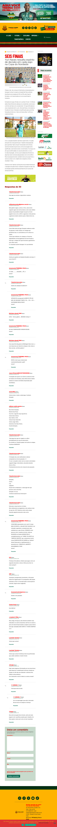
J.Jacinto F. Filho (14, 617)
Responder (11, 198)
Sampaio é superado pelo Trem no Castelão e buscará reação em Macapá (47, 125)
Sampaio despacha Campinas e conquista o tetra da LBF (47, 87)
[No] (55, 823)
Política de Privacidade (43, 822)
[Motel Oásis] (45, 65)
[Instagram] (23, 28)
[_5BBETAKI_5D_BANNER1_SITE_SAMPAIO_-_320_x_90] (45, 155)
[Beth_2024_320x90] (45, 161)
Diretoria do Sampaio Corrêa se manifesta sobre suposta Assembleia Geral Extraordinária (47, 78)
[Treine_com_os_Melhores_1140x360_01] (28, 20)
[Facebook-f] (26, 28)
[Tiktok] (35, 28)
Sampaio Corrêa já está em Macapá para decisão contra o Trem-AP (47, 105)
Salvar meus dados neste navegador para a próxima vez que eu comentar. (20, 772)
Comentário (10, 735)
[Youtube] (32, 28)
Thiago (11, 711)
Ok (22, 824)
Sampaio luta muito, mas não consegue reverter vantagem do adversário (47, 96)
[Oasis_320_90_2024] (45, 167)
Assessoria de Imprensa (18, 592)
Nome (8, 752)
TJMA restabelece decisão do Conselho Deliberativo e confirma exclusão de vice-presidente (47, 115)
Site (8, 764)
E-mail (9, 758)
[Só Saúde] (45, 144)
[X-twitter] (29, 28)
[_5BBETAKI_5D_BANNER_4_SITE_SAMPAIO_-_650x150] (20, 182)
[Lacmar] (45, 150)
